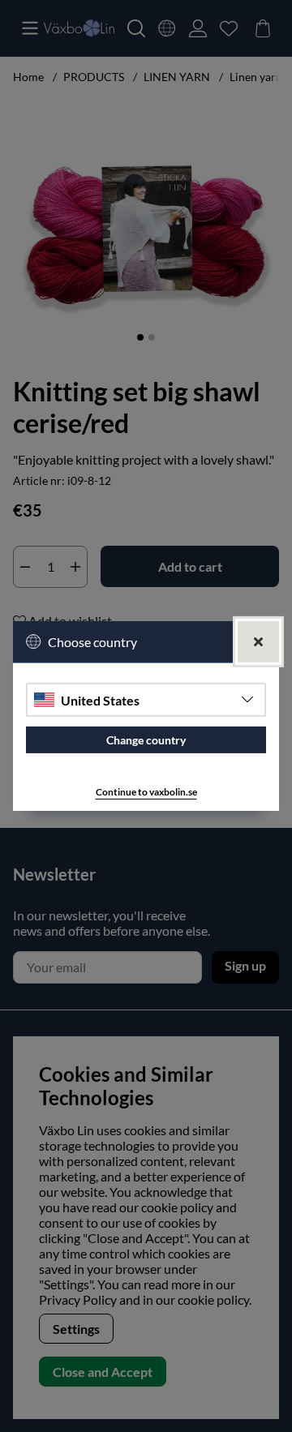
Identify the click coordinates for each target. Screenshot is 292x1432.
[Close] (258, 641)
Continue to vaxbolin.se (146, 792)
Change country (146, 740)
